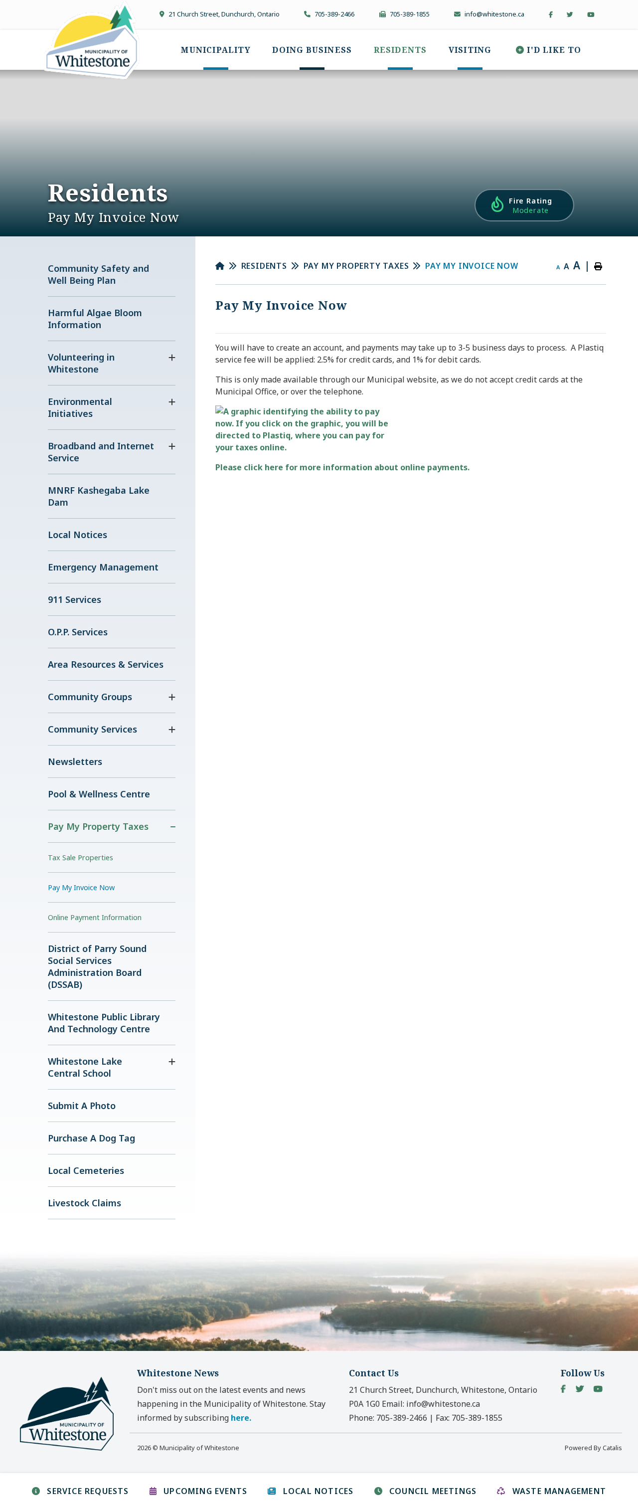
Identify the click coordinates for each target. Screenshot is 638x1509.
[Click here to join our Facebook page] (551, 14)
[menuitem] (215, 50)
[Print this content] (598, 266)
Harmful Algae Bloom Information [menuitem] (95, 319)
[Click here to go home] (228, 265)
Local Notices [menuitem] (77, 535)
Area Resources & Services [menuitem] (105, 664)
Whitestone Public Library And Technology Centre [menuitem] (104, 1023)
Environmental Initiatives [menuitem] (80, 407)
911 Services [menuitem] (74, 599)
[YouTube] (598, 1388)
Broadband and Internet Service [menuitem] (101, 452)
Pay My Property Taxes (356, 265)
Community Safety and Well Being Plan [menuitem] (98, 274)
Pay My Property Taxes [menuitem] (98, 826)
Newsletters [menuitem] (75, 761)
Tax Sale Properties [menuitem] (80, 857)
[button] (171, 358)
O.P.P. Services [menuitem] (78, 632)
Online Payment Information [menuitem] (95, 917)
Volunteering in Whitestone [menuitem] (81, 363)
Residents (264, 265)
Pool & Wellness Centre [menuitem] (99, 794)
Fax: (469, 1417)
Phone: (388, 1417)
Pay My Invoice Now (471, 265)
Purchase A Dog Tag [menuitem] (91, 1138)
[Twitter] (580, 1388)
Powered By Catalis (593, 1447)
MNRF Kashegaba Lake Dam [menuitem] (99, 496)
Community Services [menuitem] (92, 729)
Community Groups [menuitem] (90, 697)
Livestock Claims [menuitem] (84, 1203)
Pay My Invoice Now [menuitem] (81, 887)
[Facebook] (563, 1388)
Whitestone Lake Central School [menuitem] (85, 1067)
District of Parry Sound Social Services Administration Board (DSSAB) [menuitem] (97, 966)
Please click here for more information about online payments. (342, 467)
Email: (431, 1403)
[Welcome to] (73, 1449)
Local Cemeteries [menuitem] (86, 1170)
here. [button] (241, 1417)
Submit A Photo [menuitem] (82, 1106)
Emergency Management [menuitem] (103, 567)
